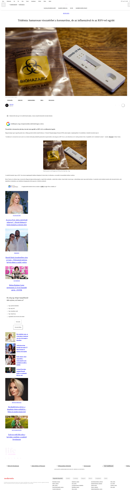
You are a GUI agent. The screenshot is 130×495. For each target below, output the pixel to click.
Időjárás (22, 4)
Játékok (50, 1)
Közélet (68, 478)
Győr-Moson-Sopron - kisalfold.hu (77, 485)
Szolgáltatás (98, 478)
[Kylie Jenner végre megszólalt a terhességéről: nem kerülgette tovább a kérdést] (10, 360)
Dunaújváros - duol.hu (75, 481)
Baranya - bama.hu (55, 483)
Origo (3, 1)
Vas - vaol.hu (112, 483)
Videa (22, 1)
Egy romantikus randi (13, 311)
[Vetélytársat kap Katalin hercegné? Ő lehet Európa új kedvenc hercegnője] (10, 348)
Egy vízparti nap (12, 313)
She (18, 1)
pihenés (16, 253)
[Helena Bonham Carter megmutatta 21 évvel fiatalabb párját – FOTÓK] (16, 272)
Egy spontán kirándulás (14, 305)
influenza (51, 100)
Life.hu (11, 104)
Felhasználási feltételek (64, 466)
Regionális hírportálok (57, 478)
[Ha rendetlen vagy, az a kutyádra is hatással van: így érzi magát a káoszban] (10, 337)
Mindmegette (9, 1)
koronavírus (31, 100)
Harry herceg (63, 8)
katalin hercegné (50, 8)
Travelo (27, 1)
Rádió (105, 478)
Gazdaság (75, 478)
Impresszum (87, 466)
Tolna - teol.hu (112, 481)
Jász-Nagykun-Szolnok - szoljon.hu (97, 481)
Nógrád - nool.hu (94, 485)
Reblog (45, 1)
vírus (41, 100)
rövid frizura (16, 402)
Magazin (83, 478)
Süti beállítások (108, 466)
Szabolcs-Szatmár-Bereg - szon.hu (96, 489)
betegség (66, 13)
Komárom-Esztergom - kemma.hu (96, 483)
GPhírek (39, 1)
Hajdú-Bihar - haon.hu (75, 487)
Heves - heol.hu (74, 489)
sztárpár (17, 280)
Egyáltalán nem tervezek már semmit (16, 316)
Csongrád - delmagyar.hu (56, 489)
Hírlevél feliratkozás (13, 466)
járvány (20, 100)
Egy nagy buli (12, 308)
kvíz (71, 8)
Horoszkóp (13, 4)
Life (14, 1)
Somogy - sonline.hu (94, 487)
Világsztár (17, 215)
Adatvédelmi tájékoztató (38, 466)
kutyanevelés (16, 430)
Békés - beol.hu (54, 485)
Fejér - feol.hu (74, 483)
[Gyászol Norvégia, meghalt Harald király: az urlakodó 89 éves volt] (10, 370)
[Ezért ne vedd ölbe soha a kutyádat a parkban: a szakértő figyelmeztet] (16, 422)
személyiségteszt (81, 8)
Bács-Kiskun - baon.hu (56, 481)
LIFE (42, 186)
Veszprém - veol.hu (113, 485)
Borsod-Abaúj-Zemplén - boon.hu (57, 487)
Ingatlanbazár (33, 1)
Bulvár (90, 478)
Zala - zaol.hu (112, 487)
